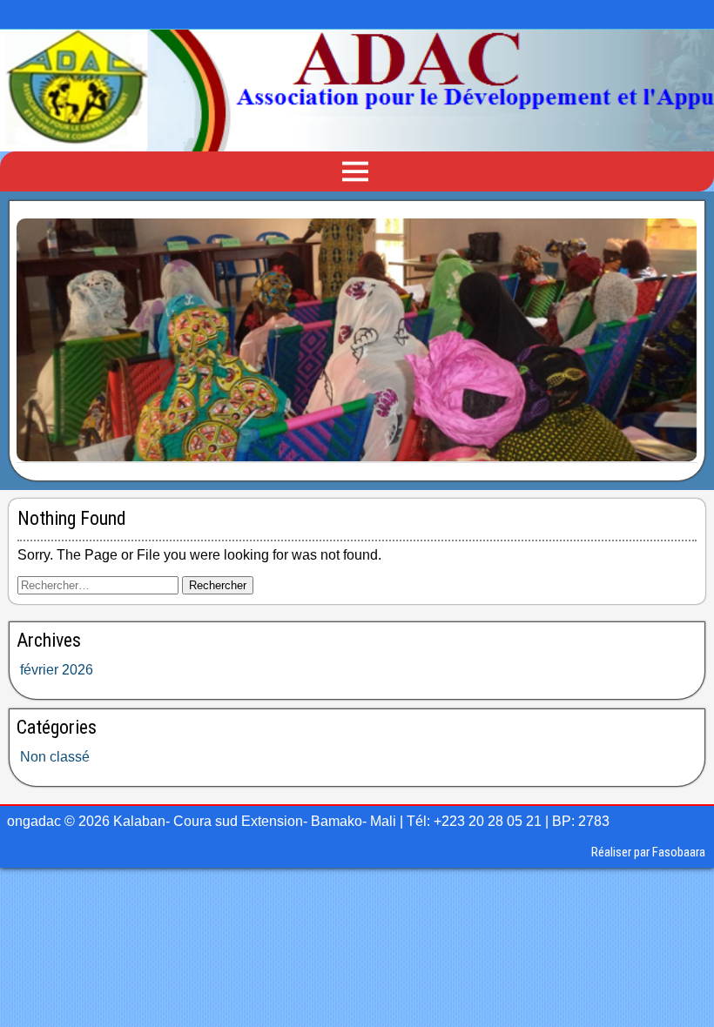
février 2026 (56, 669)
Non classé (55, 756)
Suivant (676, 337)
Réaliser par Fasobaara (648, 852)
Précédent (38, 337)
